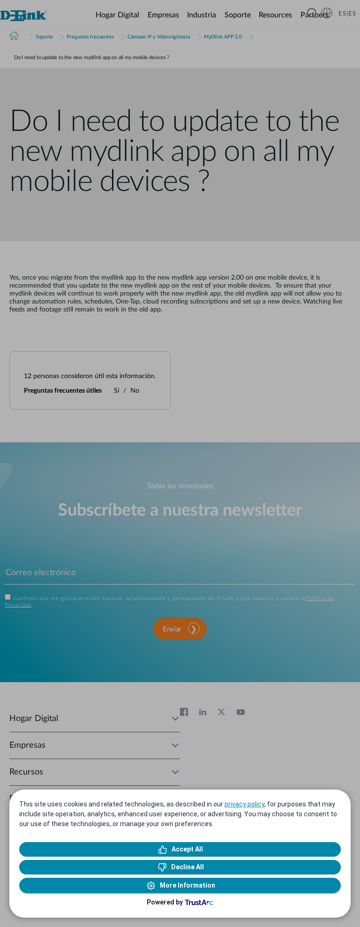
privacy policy (244, 804)
